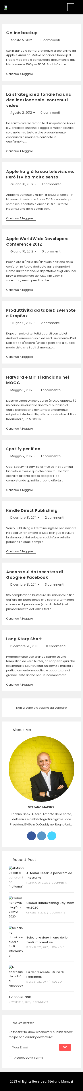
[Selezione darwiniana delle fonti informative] (16, 942)
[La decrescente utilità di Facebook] (16, 976)
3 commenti (54, 584)
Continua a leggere (21, 74)
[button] (70, 7)
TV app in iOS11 (20, 997)
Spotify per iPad (23, 449)
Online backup (22, 32)
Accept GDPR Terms (28, 1058)
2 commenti (50, 323)
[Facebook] (31, 835)
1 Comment (57, 947)
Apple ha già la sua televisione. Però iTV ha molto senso (40, 174)
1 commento (52, 184)
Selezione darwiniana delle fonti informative (47, 939)
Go (65, 1047)
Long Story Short (24, 638)
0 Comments (59, 882)
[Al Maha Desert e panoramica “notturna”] (16, 877)
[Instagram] (41, 835)
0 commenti (50, 40)
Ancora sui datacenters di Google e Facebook (34, 574)
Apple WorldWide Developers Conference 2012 (37, 241)
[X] (51, 835)
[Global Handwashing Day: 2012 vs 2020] (16, 907)
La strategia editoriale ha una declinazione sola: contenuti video (38, 100)
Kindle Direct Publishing (32, 510)
